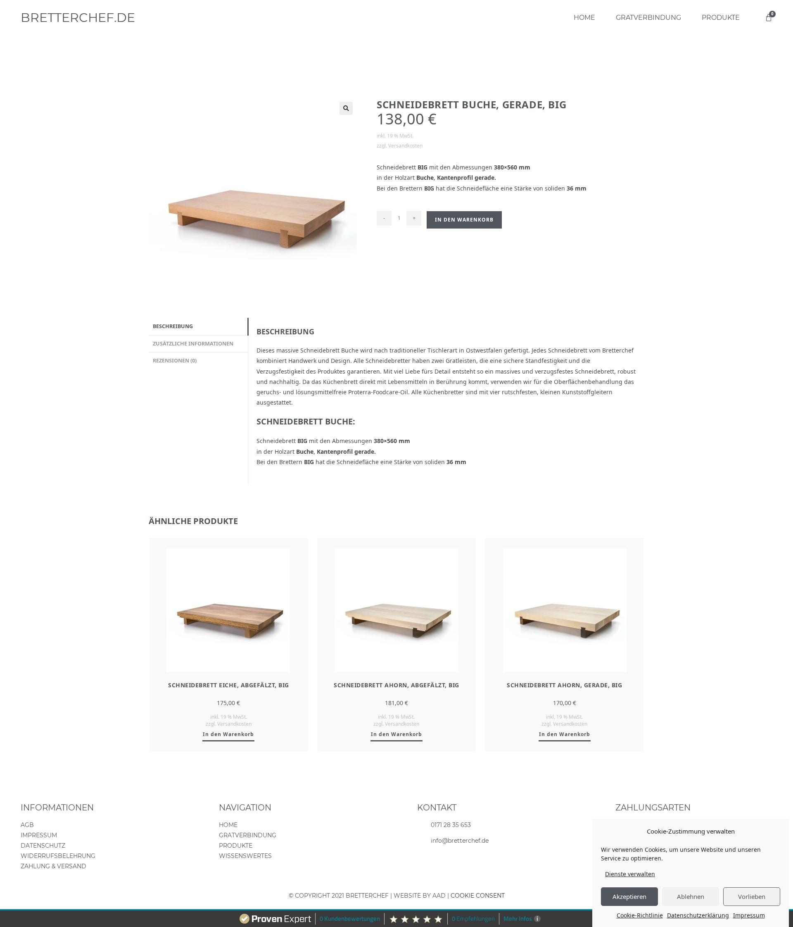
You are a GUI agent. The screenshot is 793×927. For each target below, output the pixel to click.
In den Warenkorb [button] (228, 734)
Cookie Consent (478, 895)
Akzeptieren (629, 896)
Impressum (749, 915)
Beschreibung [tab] (173, 326)
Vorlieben (751, 896)
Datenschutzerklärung (698, 915)
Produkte (721, 17)
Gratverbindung (648, 17)
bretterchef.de (78, 17)
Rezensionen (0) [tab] (175, 360)
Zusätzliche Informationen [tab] (193, 343)
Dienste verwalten (630, 874)
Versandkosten (405, 145)
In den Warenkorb (464, 219)
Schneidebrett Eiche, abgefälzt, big (228, 685)
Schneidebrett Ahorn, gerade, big (564, 685)
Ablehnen (690, 896)
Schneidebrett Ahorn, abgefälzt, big (396, 685)
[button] (346, 108)
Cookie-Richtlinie (640, 915)
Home (584, 17)
